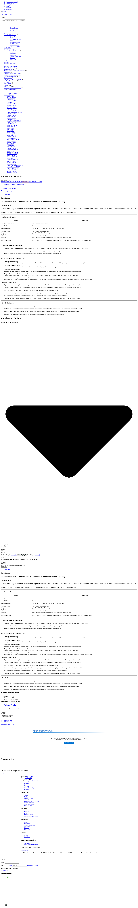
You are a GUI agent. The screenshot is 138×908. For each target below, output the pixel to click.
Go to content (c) (8, 7)
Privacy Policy (28, 805)
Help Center (13, 59)
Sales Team (27, 837)
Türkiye (11, 164)
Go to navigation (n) (9, 5)
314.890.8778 (28, 778)
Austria (11, 99)
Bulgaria (11, 103)
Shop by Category (28, 814)
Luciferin (26, 811)
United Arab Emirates (15, 165)
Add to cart (3, 566)
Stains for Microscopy (9, 89)
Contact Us (13, 37)
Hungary (11, 122)
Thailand (11, 162)
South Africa (12, 152)
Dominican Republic (14, 112)
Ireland (11, 126)
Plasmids (6, 85)
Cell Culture (7, 72)
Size (9, 555)
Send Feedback (69, 743)
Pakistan (11, 142)
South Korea (12, 154)
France (11, 116)
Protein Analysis (8, 86)
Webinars (12, 58)
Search (3, 20)
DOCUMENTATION (16, 182)
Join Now (3, 773)
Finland (11, 115)
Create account (4, 870)
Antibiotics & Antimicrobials (11, 66)
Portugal (11, 148)
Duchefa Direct (14, 43)
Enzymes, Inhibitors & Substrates (12, 79)
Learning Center (8, 50)
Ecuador (11, 113)
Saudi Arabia (12, 149)
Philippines (12, 145)
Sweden (11, 158)
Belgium (11, 100)
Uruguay (11, 169)
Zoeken (22, 20)
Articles (12, 52)
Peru (10, 144)
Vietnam (11, 171)
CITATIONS (25, 182)
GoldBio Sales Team (15, 39)
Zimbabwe (12, 172)
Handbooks (13, 53)
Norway (11, 141)
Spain (11, 155)
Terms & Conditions (29, 804)
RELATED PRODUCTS (35, 182)
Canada (11, 105)
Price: (2, 550)
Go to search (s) (8, 6)
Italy (10, 129)
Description (7, 194)
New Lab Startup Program (31, 816)
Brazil (11, 102)
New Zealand (13, 139)
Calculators (13, 55)
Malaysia (11, 135)
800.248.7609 (29, 776)
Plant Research (8, 83)
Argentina (12, 96)
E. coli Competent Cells (10, 76)
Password (6, 865)
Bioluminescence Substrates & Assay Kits (14, 70)
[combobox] (12, 20)
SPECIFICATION (5, 182)
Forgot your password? (33, 865)
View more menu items (9, 63)
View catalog (4, 14)
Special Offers (7, 48)
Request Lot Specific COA (9, 188)
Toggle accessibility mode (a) (11, 2)
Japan (11, 131)
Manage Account (28, 798)
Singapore (12, 151)
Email (2, 862)
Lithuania (12, 133)
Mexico (11, 136)
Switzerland (12, 159)
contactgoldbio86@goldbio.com (33, 780)
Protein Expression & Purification (12, 88)
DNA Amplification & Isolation (12, 75)
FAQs (11, 40)
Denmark (11, 110)
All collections (12, 35)
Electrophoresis (8, 78)
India (10, 123)
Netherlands (12, 138)
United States (12, 168)
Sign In (26, 795)
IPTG (5, 33)
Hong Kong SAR (14, 121)
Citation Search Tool (15, 56)
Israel (10, 128)
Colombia (12, 108)
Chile (10, 106)
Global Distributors (15, 42)
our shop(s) (14, 555)
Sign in (2, 868)
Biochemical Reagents (9, 68)
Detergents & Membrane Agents (12, 73)
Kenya (11, 132)
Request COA (7, 62)
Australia (11, 98)
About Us (6, 35)
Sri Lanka (12, 156)
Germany (11, 118)
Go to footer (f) (8, 9)
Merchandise (7, 82)
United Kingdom (13, 167)
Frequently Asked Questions (31, 801)
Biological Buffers (8, 69)
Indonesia (12, 125)
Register (26, 797)
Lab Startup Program (9, 49)
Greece (11, 119)
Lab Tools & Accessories (10, 80)
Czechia (11, 109)
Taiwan (11, 161)
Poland (11, 146)
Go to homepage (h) (9, 3)
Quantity (3, 557)
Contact (26, 835)
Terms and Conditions (15, 46)
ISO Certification (14, 45)
